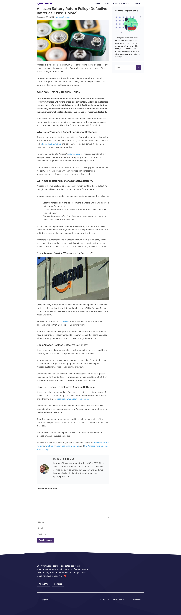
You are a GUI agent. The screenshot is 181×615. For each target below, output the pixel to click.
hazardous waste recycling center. (73, 399)
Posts (106, 3)
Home (97, 3)
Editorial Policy (118, 599)
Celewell (65, 321)
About (137, 3)
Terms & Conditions (134, 599)
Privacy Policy (105, 599)
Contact (58, 584)
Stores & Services (121, 3)
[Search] (138, 67)
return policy (74, 154)
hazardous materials (51, 144)
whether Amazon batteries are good (62, 446)
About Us (43, 584)
